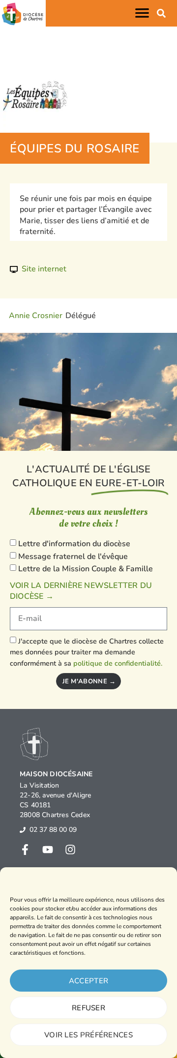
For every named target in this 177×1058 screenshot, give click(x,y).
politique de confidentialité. (117, 663)
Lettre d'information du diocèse (74, 543)
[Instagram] (70, 849)
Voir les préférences (88, 1035)
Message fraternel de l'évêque (73, 556)
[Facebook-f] (25, 849)
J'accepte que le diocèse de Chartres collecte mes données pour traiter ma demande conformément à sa (87, 652)
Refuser (88, 1008)
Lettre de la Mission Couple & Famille (85, 569)
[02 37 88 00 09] (23, 830)
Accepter (88, 981)
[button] (144, 13)
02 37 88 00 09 (53, 829)
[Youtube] (47, 849)
